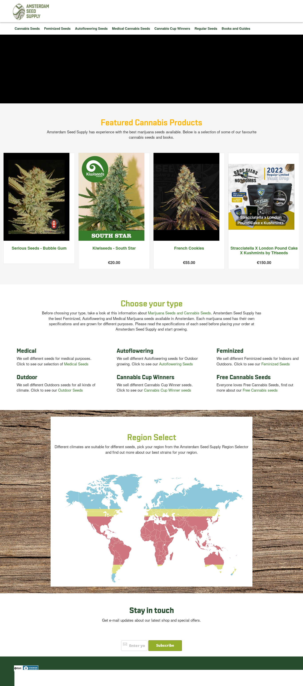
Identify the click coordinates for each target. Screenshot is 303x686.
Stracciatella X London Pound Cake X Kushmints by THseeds (264, 250)
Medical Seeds (76, 364)
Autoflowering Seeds (176, 364)
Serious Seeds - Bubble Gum (39, 248)
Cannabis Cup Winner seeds (167, 390)
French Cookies (189, 248)
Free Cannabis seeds (260, 390)
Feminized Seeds (275, 364)
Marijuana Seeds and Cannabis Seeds (179, 312)
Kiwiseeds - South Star (114, 248)
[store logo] (31, 11)
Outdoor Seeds (70, 390)
